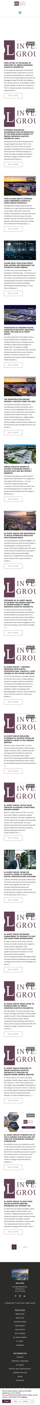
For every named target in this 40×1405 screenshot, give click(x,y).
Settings (25, 1401)
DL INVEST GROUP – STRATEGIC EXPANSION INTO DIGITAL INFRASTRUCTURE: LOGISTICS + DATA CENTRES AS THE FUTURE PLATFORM (19, 670)
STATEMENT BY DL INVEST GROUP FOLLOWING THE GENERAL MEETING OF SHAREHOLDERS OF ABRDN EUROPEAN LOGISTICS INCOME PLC (19, 603)
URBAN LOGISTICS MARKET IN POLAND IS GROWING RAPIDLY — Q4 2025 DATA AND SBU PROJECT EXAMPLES (18, 470)
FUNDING (20, 1357)
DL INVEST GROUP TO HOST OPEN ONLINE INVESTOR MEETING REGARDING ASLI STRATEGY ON (18, 1203)
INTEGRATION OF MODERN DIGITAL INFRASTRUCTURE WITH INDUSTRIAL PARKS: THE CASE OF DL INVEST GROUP (19, 331)
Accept (6, 1401)
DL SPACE (20, 1341)
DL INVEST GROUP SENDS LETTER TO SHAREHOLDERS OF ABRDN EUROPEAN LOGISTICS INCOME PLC (19, 1006)
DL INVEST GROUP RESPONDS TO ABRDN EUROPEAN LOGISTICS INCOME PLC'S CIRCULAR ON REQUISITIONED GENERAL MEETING (19, 1071)
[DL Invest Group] (20, 3)
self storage (20, 1333)
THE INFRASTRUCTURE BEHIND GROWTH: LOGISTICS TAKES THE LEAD (19, 400)
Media (20, 1376)
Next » (25, 1247)
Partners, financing (20, 1361)
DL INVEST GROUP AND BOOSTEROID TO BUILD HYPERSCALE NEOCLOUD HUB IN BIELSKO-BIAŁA (19, 535)
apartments (20, 1326)
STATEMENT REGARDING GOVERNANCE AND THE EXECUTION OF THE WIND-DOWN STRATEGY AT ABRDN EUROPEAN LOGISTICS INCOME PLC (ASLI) (19, 134)
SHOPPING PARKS (20, 1322)
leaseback (20, 1345)
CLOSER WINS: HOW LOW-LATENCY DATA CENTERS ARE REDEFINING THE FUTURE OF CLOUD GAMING (19, 265)
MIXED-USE (20, 1318)
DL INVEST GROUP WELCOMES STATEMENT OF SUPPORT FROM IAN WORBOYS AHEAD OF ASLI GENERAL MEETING (19, 739)
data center (20, 1329)
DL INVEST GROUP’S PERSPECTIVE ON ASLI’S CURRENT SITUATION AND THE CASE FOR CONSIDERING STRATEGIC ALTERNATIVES (19, 1138)
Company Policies (20, 1372)
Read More (13, 96)
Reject (16, 1401)
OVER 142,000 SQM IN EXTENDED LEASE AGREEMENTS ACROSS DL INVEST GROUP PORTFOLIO (18, 201)
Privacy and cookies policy (20, 1369)
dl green (20, 1365)
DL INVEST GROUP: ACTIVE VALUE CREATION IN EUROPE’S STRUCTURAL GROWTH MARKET (19, 807)
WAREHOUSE (20, 1314)
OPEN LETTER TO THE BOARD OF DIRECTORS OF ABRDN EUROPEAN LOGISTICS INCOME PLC (18, 65)
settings (24, 1397)
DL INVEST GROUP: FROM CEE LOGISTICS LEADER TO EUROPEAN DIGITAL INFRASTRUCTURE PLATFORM (20, 874)
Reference (20, 1380)
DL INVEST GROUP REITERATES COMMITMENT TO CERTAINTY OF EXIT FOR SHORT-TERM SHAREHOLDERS (20, 936)
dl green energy (20, 1337)
